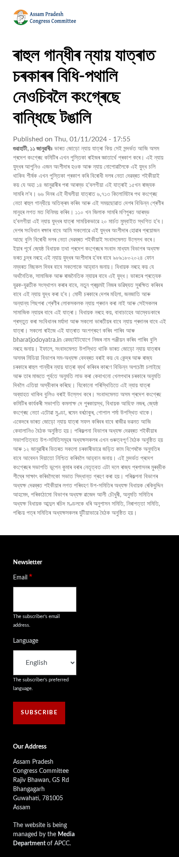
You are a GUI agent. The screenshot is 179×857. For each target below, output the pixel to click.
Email (20, 578)
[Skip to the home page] (44, 17)
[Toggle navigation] (158, 17)
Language (25, 641)
